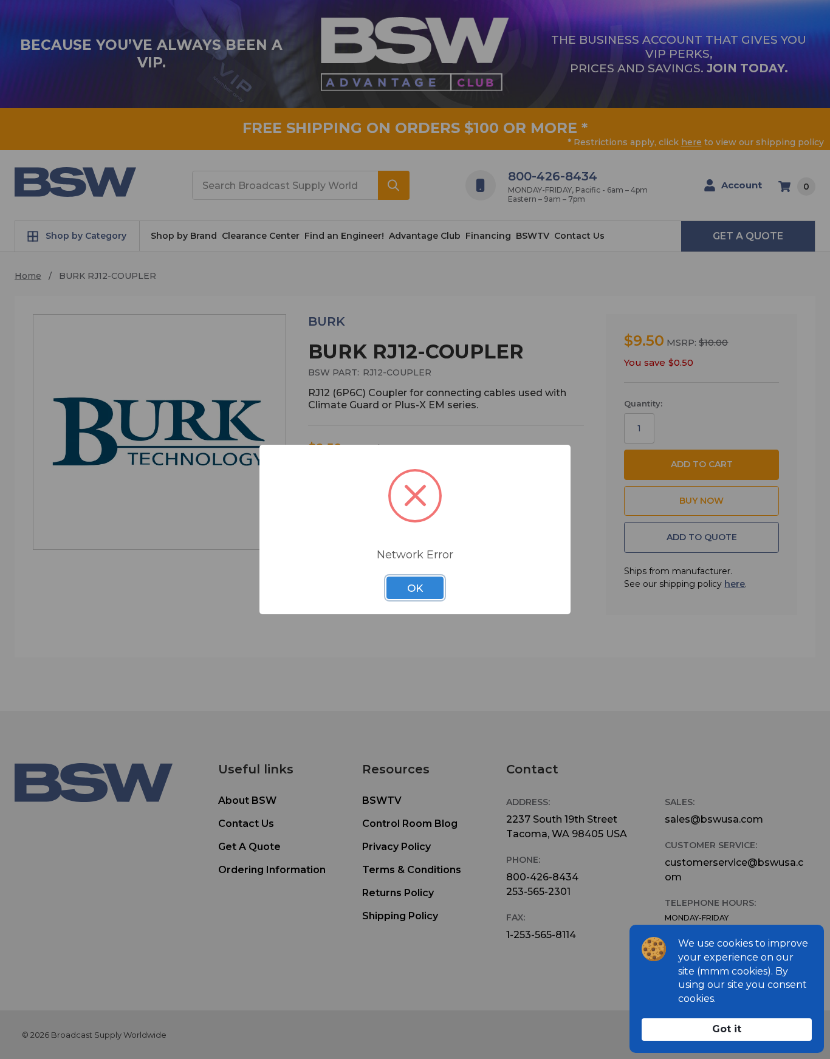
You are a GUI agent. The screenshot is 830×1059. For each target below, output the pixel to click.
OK (415, 588)
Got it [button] (726, 1029)
